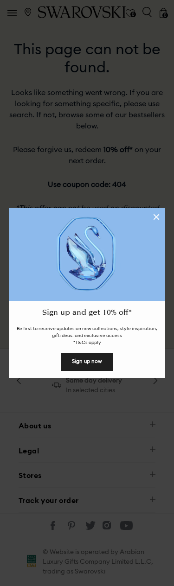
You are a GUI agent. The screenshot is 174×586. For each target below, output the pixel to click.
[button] (156, 217)
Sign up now (87, 361)
